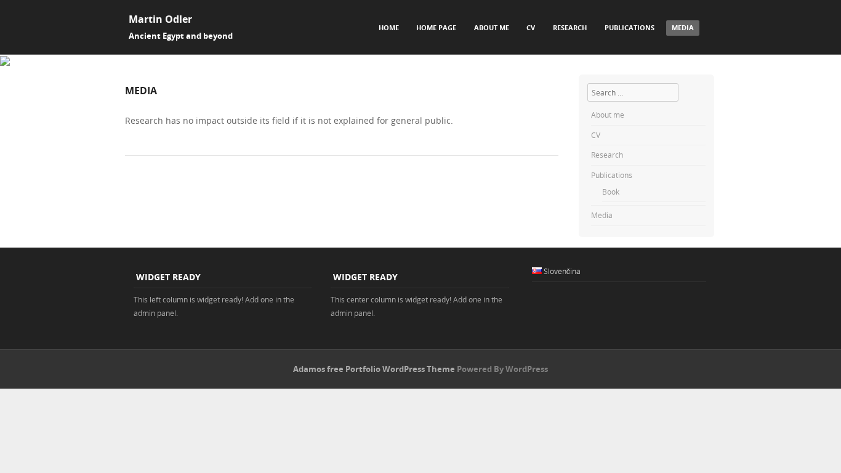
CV (530, 27)
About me (491, 27)
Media (683, 27)
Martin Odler (160, 19)
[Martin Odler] (5, 62)
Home (389, 27)
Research (570, 27)
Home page (436, 27)
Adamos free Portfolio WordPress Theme (374, 368)
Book (610, 191)
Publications (629, 27)
